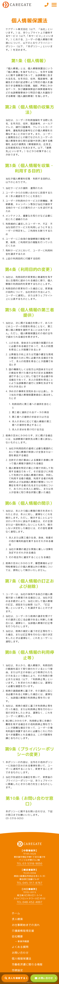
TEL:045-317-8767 (29, 883)
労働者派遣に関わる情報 (27, 964)
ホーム (16, 913)
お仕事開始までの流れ (26, 925)
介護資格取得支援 (23, 931)
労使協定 (17, 970)
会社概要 (17, 936)
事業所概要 (23, 941)
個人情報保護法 (21, 958)
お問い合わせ (45, 978)
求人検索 (17, 919)
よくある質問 (20, 947)
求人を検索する (16, 978)
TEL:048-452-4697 (29, 902)
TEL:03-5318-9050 (29, 863)
